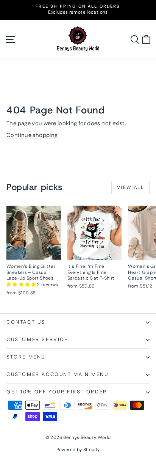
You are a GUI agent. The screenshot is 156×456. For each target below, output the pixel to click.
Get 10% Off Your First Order (56, 391)
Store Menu (25, 357)
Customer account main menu (57, 374)
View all (130, 187)
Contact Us (25, 322)
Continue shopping (32, 135)
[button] (21, 284)
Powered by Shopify (78, 450)
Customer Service (37, 339)
